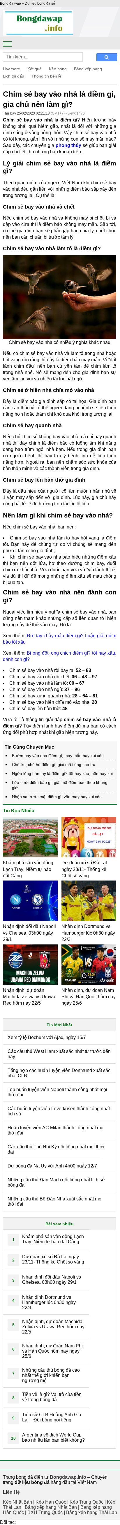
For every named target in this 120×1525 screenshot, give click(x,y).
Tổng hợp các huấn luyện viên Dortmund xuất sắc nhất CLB (59, 1073)
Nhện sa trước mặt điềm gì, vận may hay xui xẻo (57, 796)
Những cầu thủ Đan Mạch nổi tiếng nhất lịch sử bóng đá (56, 1182)
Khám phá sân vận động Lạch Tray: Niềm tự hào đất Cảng (28, 869)
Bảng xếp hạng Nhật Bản (51, 1507)
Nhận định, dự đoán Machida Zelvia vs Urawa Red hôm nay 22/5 (29, 997)
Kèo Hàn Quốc (51, 1502)
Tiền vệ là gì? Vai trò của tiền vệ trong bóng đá (52, 1397)
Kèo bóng (58, 69)
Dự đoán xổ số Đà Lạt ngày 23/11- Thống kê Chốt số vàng (84, 869)
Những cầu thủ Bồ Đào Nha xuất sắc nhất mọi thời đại (55, 1201)
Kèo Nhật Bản (17, 1502)
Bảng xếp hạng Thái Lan (91, 1512)
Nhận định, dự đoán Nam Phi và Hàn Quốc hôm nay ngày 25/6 (88, 997)
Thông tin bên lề (46, 76)
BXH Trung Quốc (45, 1512)
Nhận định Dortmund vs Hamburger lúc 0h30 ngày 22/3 (88, 933)
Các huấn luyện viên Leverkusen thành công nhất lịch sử (59, 1111)
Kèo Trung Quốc (86, 1502)
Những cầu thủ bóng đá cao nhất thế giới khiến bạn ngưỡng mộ (51, 1375)
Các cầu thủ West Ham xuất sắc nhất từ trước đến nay (59, 1054)
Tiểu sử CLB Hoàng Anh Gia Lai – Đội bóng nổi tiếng (51, 1417)
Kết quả (34, 69)
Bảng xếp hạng (88, 69)
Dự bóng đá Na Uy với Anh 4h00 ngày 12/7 (52, 1165)
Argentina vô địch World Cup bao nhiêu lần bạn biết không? (53, 1437)
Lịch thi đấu (13, 76)
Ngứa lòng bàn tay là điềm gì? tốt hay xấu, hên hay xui (62, 773)
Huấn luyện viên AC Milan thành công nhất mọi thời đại (56, 1130)
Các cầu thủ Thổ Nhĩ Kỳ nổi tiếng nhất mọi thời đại (56, 1149)
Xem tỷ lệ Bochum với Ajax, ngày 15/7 (47, 1037)
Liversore (11, 69)
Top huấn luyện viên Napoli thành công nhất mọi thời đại (57, 1092)
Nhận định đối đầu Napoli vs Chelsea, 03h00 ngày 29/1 (29, 933)
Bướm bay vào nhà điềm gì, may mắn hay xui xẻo (58, 755)
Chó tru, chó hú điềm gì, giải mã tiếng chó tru (53, 764)
